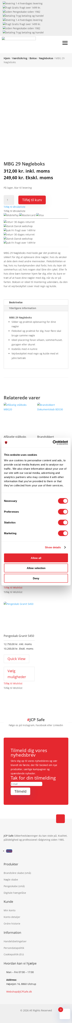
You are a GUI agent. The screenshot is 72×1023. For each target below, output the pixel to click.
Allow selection (36, 568)
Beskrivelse (16, 302)
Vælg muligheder (17, 674)
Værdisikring (19, 58)
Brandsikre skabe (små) (17, 873)
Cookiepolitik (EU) (14, 954)
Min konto (9, 910)
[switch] (63, 511)
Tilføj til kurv (32, 200)
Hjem (7, 58)
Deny (36, 578)
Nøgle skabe (11, 879)
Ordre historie (12, 923)
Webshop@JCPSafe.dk (19, 991)
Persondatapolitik (14, 948)
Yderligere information (22, 308)
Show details (53, 547)
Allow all (36, 557)
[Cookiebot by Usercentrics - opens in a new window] (52, 442)
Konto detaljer (12, 917)
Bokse (33, 58)
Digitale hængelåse (15, 892)
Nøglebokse (46, 58)
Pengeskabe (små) (14, 886)
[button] (14, 206)
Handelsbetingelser (15, 941)
